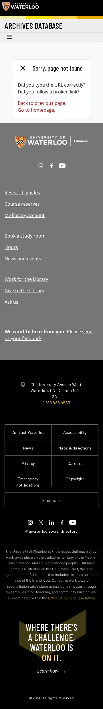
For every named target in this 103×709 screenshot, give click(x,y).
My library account (25, 215)
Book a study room (25, 236)
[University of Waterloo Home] (20, 8)
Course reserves (22, 204)
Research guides (22, 192)
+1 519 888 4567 (55, 402)
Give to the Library (24, 290)
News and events (23, 259)
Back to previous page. (42, 103)
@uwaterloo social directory (51, 531)
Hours (11, 247)
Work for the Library (26, 279)
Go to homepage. (36, 110)
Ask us (11, 302)
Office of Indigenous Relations (72, 598)
